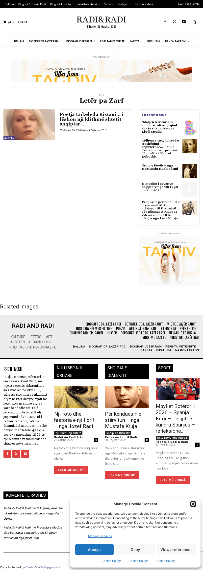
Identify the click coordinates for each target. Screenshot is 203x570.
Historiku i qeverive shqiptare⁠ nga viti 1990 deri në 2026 (160, 187)
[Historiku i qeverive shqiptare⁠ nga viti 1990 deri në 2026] (189, 189)
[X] (174, 22)
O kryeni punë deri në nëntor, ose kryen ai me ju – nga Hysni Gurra (33, 513)
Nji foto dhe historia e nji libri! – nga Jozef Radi (74, 420)
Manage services (100, 536)
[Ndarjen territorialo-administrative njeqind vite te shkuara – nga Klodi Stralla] (189, 128)
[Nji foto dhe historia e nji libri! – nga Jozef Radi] (76, 397)
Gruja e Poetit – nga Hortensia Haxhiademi (160, 167)
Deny (135, 549)
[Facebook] (165, 22)
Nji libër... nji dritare (68, 433)
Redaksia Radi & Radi (73, 130)
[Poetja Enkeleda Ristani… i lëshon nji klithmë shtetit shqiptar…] (29, 124)
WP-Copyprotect (49, 567)
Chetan (30, 567)
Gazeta (9, 138)
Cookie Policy (111, 561)
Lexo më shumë (71, 470)
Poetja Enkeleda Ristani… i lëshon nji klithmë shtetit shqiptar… (92, 119)
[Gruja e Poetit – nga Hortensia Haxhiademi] (189, 171)
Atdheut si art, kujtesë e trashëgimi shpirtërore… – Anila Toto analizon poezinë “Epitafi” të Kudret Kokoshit (160, 149)
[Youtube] (183, 22)
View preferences (176, 549)
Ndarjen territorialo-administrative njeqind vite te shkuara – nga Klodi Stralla (159, 127)
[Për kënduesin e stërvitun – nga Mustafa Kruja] (127, 397)
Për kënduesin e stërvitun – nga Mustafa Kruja (123, 420)
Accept (94, 549)
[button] (193, 504)
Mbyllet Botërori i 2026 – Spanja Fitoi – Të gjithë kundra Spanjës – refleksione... (176, 418)
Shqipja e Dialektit (118, 433)
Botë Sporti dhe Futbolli (172, 437)
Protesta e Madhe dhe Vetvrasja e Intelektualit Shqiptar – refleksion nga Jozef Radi (32, 532)
